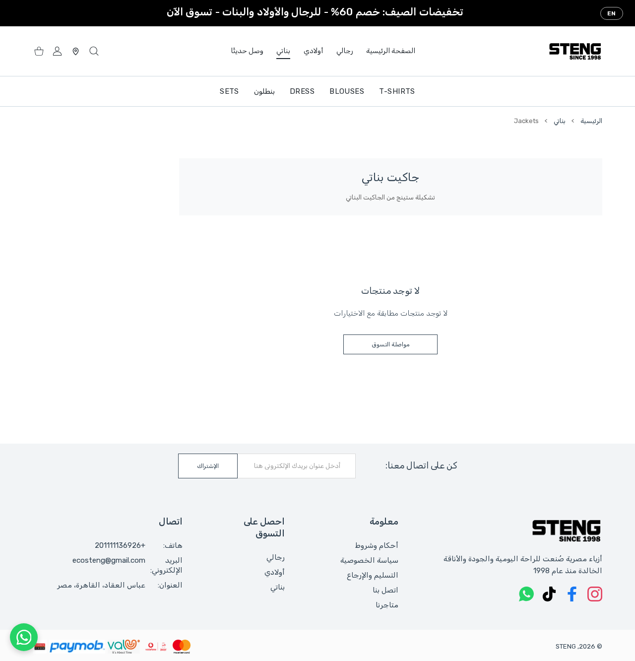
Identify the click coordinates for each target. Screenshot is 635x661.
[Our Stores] (75, 51)
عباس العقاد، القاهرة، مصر (101, 585)
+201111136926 (120, 545)
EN (611, 13)
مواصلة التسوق (391, 344)
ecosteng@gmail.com (108, 560)
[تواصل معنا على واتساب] (24, 637)
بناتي (560, 121)
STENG (566, 646)
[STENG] (575, 51)
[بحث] (94, 51)
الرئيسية (591, 121)
